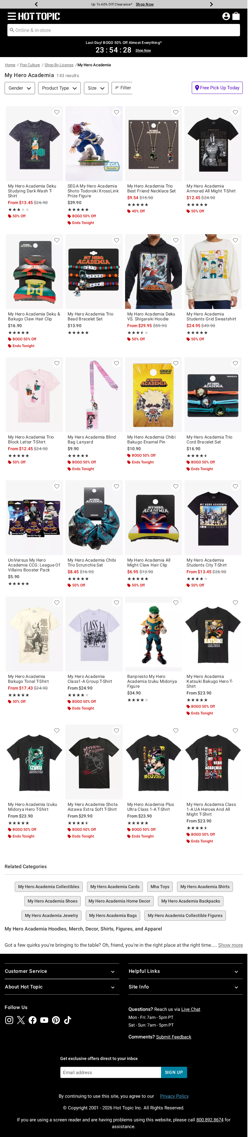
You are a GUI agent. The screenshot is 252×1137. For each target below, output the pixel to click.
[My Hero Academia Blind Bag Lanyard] (94, 394)
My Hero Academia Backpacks (190, 901)
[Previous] (36, 4)
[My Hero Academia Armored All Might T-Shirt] (213, 143)
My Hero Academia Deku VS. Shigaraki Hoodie (151, 316)
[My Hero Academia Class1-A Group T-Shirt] (94, 634)
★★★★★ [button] (14, 209)
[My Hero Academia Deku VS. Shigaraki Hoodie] (153, 271)
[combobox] (123, 30)
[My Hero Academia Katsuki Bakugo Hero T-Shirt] (213, 634)
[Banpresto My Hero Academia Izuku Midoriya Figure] (153, 634)
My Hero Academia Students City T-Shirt (207, 562)
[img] (9, 1020)
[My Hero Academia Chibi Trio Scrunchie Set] (94, 517)
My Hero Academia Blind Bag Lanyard (92, 439)
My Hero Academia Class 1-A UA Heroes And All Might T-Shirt (211, 809)
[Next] (211, 4)
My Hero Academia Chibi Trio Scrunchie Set (92, 562)
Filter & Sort (132, 88)
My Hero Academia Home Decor (119, 901)
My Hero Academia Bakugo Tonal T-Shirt (28, 679)
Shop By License (59, 65)
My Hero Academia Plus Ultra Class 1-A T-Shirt (150, 807)
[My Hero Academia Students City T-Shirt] (213, 517)
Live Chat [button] (190, 1009)
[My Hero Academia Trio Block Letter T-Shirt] (34, 394)
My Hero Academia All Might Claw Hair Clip (149, 562)
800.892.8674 (209, 1120)
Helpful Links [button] (144, 971)
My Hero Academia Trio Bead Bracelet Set (90, 316)
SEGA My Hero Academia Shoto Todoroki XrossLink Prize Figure (93, 191)
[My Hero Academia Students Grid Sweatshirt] (213, 271)
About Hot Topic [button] (24, 987)
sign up (174, 1072)
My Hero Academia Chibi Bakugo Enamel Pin (151, 439)
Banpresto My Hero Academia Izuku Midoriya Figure (152, 681)
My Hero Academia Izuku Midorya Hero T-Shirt (32, 807)
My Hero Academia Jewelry (51, 915)
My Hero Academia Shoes (52, 901)
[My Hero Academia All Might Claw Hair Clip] (153, 517)
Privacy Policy (174, 1096)
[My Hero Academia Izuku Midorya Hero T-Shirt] (34, 762)
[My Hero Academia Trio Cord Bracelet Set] (213, 394)
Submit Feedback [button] (173, 1037)
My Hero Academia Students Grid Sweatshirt (211, 316)
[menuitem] (236, 16)
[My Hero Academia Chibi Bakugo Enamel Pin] (153, 394)
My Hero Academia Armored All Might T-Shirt (211, 188)
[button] (10, 16)
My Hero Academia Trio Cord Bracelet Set (209, 439)
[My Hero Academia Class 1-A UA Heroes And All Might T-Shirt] (213, 762)
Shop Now (141, 4)
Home (10, 65)
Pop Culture (30, 65)
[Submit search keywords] (12, 30)
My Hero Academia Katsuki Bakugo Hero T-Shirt (210, 681)
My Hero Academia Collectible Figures (185, 915)
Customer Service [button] (26, 971)
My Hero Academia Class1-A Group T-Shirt (90, 679)
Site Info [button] (139, 987)
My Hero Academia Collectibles (48, 886)
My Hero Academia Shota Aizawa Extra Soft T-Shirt (93, 807)
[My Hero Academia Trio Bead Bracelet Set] (94, 271)
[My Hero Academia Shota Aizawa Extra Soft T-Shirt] (94, 762)
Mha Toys (160, 886)
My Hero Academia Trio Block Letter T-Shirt (31, 439)
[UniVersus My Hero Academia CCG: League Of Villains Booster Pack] (34, 517)
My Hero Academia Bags (113, 915)
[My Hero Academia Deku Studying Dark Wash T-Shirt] (34, 143)
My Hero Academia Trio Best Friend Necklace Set (151, 188)
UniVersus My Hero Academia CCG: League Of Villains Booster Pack (34, 565)
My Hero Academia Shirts (205, 886)
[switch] (217, 88)
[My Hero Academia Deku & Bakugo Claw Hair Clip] (34, 271)
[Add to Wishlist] (57, 112)
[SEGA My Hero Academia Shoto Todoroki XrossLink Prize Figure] (94, 143)
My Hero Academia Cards (115, 886)
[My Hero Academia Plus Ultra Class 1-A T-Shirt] (153, 762)
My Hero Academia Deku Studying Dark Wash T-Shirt (32, 191)
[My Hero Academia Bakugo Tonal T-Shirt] (34, 634)
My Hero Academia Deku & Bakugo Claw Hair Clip (34, 316)
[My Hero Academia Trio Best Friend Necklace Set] (153, 143)
